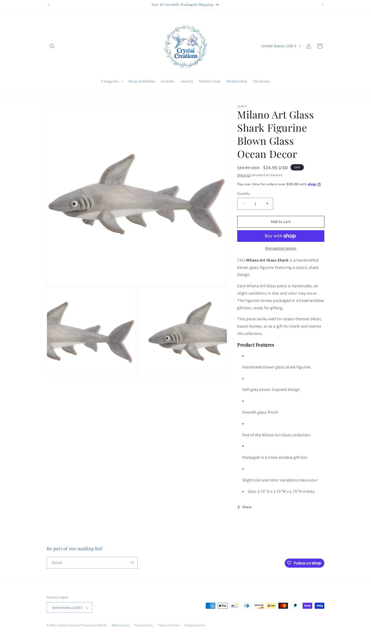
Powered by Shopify (94, 625)
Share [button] (247, 507)
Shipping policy (194, 625)
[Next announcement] (322, 5)
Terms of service (168, 625)
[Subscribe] (131, 562)
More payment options (280, 248)
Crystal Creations (68, 625)
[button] (52, 46)
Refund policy (121, 625)
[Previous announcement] (48, 5)
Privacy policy (144, 625)
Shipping (243, 175)
